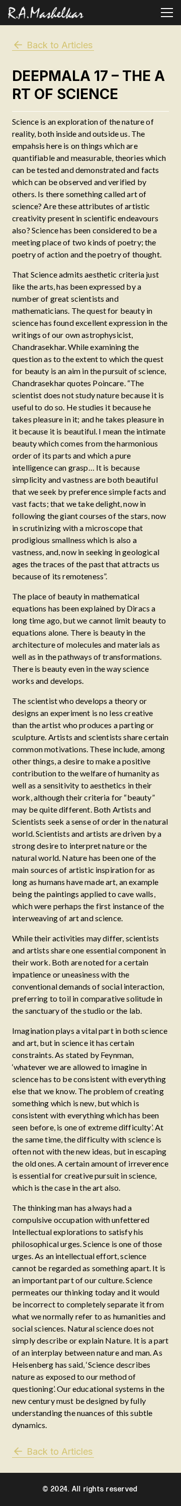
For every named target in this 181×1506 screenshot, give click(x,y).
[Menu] (166, 12)
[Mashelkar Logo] (45, 13)
